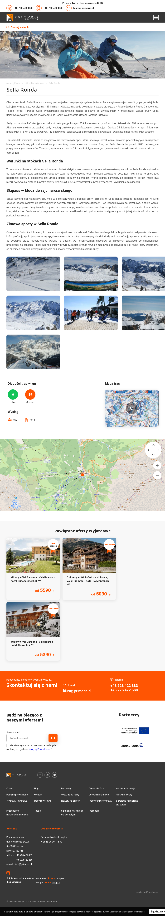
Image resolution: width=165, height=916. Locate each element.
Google (48, 882)
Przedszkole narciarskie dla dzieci (17, 812)
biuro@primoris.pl (83, 8)
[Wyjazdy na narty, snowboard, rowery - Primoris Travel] (22, 17)
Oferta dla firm (96, 788)
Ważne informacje (125, 788)
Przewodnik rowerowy (100, 800)
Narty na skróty (124, 794)
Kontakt (38, 794)
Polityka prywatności (17, 794)
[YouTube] (54, 775)
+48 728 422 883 (23, 8)
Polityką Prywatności (39, 749)
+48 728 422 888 (53, 8)
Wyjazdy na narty (70, 794)
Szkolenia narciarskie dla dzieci (127, 802)
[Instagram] (47, 775)
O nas (9, 788)
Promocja (94, 810)
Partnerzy (66, 788)
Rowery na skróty (70, 800)
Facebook (50, 878)
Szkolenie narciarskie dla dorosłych (72, 812)
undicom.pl (153, 892)
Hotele (37, 810)
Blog (36, 788)
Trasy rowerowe (42, 800)
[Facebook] (40, 775)
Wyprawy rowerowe (16, 800)
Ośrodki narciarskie (99, 794)
